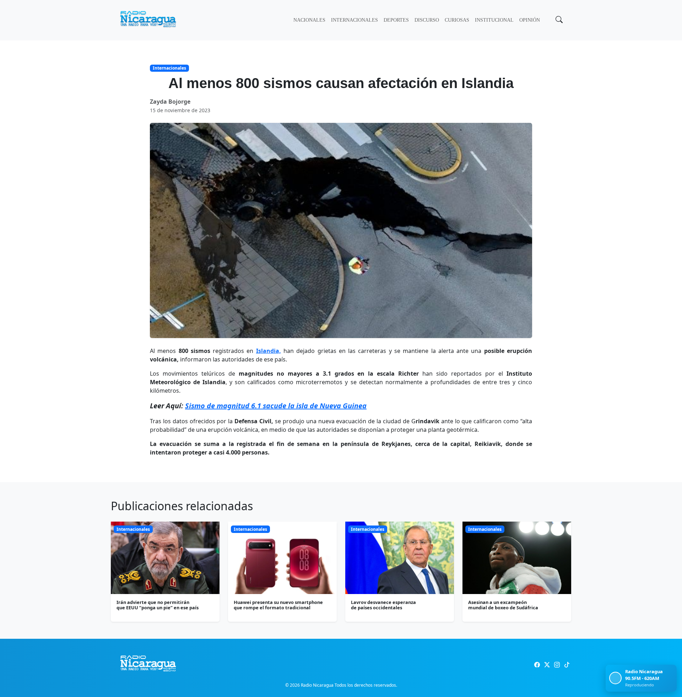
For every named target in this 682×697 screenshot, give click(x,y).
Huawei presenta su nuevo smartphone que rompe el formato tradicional (278, 605)
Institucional (494, 20)
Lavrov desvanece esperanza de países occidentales (383, 605)
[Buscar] (558, 20)
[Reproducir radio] (615, 678)
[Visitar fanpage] (537, 664)
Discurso (427, 20)
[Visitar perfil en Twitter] (547, 664)
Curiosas (457, 20)
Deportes (396, 20)
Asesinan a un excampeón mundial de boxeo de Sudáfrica (503, 605)
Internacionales (354, 20)
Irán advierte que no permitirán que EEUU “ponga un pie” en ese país (158, 605)
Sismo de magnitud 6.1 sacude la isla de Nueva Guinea (276, 405)
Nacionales (309, 20)
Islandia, (268, 351)
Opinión (529, 20)
